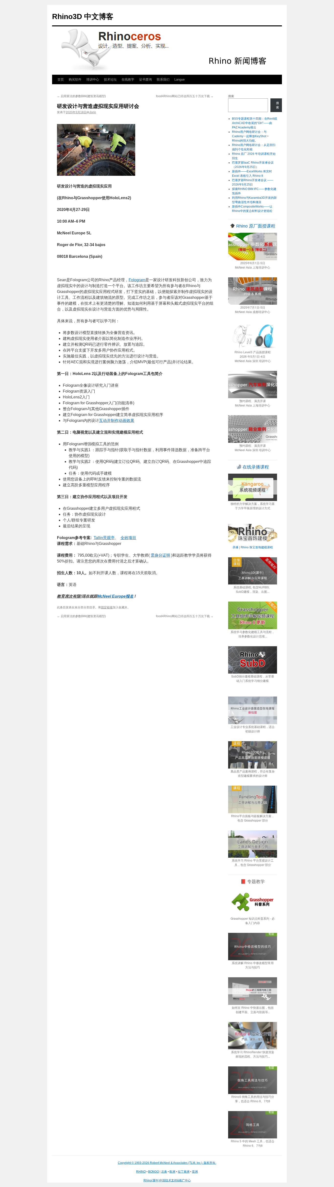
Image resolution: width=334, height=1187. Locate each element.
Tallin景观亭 (104, 538)
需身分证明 (160, 555)
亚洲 (195, 1171)
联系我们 (163, 79)
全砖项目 (128, 538)
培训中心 (92, 79)
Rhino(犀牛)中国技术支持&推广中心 (167, 1180)
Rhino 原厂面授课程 (255, 226)
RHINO (141, 1171)
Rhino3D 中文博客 (82, 16)
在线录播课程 (255, 467)
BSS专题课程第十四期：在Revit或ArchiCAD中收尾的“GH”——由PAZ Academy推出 (254, 123)
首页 (60, 79)
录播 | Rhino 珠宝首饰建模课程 (253, 547)
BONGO (153, 1171)
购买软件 (75, 79)
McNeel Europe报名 (115, 596)
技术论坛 (110, 79)
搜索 (231, 96)
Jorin (92, 112)
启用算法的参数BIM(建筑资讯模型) (81, 96)
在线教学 (128, 79)
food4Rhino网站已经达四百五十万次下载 (184, 96)
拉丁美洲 (183, 1171)
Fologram (137, 280)
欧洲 (172, 1171)
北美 (164, 1171)
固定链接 (107, 607)
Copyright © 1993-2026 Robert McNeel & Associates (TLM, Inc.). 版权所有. (167, 1163)
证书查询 (145, 79)
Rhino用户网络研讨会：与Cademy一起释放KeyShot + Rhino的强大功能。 (250, 136)
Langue (179, 79)
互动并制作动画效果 (116, 420)
